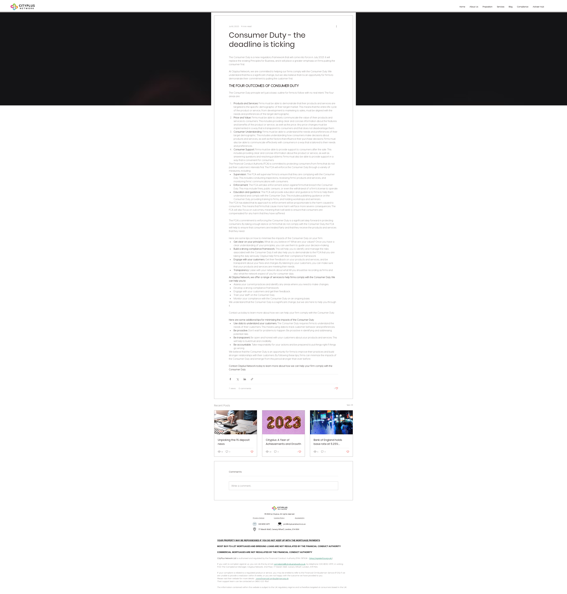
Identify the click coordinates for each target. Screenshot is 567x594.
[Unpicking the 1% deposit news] (235, 422)
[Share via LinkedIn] (244, 379)
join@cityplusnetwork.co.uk (294, 524)
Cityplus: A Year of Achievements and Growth (283, 442)
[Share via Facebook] (230, 379)
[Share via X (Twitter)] (237, 379)
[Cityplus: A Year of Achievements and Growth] (283, 422)
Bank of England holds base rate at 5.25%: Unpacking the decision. (329, 442)
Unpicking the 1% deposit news (234, 442)
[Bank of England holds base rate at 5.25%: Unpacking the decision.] (331, 422)
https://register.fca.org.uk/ (320, 558)
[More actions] (336, 26)
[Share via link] (252, 379)
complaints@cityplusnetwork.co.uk (289, 564)
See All (350, 405)
